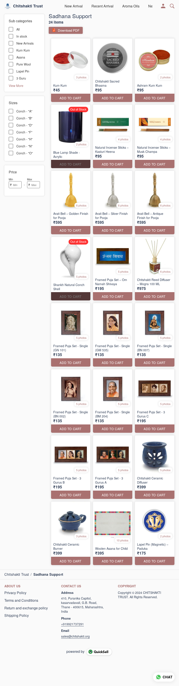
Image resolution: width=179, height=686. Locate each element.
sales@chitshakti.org (75, 636)
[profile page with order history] (163, 6)
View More (16, 85)
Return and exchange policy (26, 608)
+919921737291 (72, 624)
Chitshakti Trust (28, 6)
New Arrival (74, 6)
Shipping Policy (16, 615)
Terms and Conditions (21, 600)
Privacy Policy (15, 592)
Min (11, 179)
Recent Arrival (102, 6)
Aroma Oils (130, 6)
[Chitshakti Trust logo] (7, 6)
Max (29, 179)
